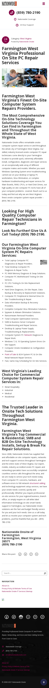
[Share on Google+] (31, 554)
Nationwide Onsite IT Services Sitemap (17, 591)
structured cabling (37, 483)
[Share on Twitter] (25, 554)
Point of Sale (10, 354)
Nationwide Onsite (26, 42)
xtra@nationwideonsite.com (16, 655)
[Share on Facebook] (20, 554)
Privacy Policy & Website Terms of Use (17, 588)
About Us (5, 586)
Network (28, 335)
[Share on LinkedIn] (36, 554)
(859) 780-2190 (28, 12)
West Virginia (25, 38)
